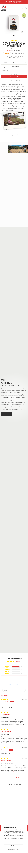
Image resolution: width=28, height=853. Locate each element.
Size (5, 62)
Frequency (14, 74)
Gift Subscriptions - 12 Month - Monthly (15, 38)
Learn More (6, 414)
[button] (14, 40)
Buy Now (6, 799)
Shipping (9, 50)
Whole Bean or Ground (6, 66)
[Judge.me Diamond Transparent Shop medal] (17, 681)
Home (3, 38)
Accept (13, 842)
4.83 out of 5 (18, 661)
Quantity (5, 70)
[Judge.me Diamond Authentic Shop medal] (10, 681)
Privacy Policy (19, 838)
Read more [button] (16, 771)
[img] (4, 699)
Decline (13, 845)
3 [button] (14, 777)
